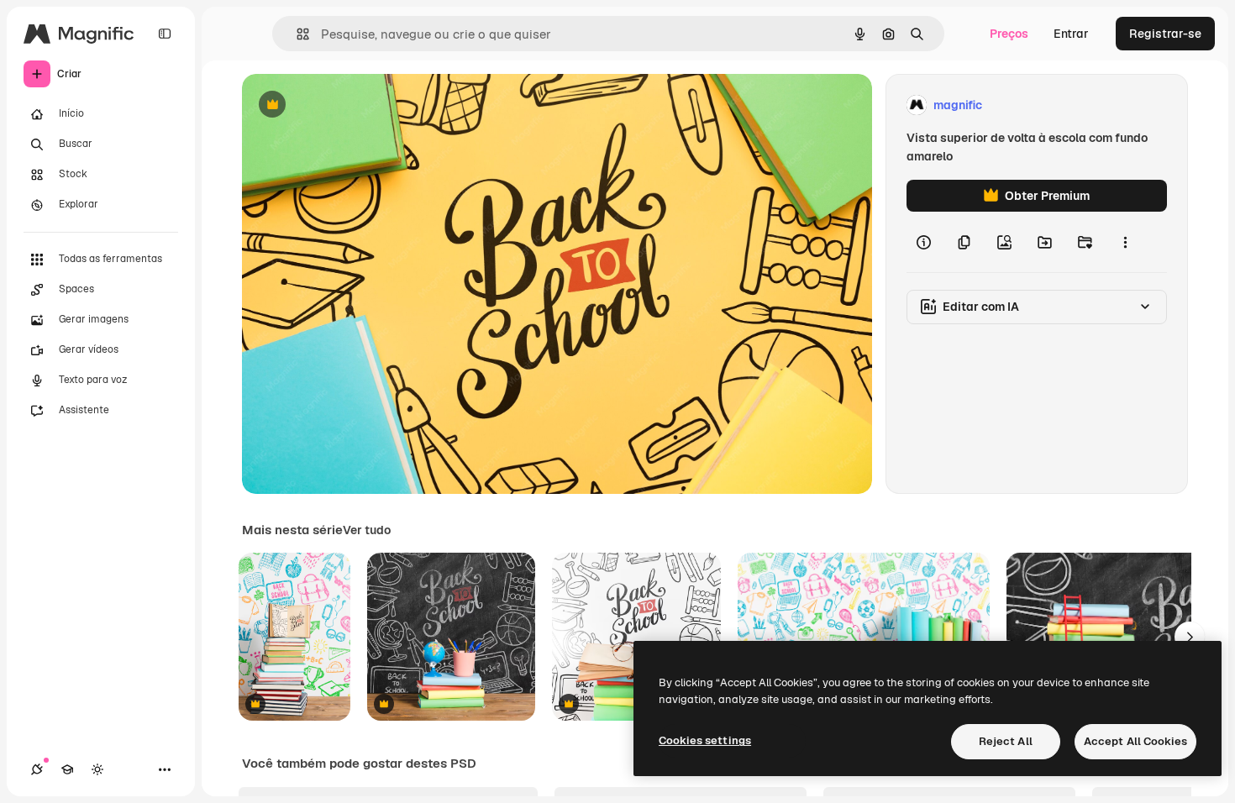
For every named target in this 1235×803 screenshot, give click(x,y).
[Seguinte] (1190, 637)
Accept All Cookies (1135, 741)
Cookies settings (705, 740)
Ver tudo (367, 530)
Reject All (1006, 741)
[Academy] (67, 769)
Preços (1009, 33)
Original (349, 105)
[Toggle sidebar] (164, 33)
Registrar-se (1165, 33)
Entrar (1071, 33)
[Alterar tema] (97, 769)
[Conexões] (37, 769)
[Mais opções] (1125, 242)
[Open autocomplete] (296, 34)
